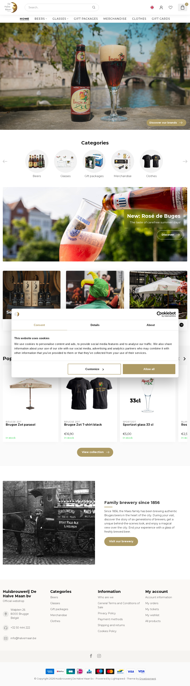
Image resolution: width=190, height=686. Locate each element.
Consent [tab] (39, 324)
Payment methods (110, 619)
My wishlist (152, 615)
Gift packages (86, 18)
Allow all (149, 369)
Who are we (106, 597)
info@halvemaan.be (23, 638)
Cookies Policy (107, 631)
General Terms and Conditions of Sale (119, 605)
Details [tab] (95, 324)
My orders (151, 603)
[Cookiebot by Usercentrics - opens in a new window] (159, 314)
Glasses (59, 18)
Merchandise (115, 18)
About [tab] (151, 324)
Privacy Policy (107, 613)
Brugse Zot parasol (20, 424)
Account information (158, 597)
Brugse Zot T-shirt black (83, 424)
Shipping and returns (111, 625)
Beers (40, 18)
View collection (93, 452)
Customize (92, 369)
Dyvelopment (148, 678)
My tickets (152, 609)
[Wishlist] (170, 7)
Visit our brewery (121, 541)
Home (24, 18)
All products (152, 621)
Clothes (139, 18)
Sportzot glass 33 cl (138, 424)
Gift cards (161, 18)
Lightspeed (118, 678)
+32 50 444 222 (20, 627)
